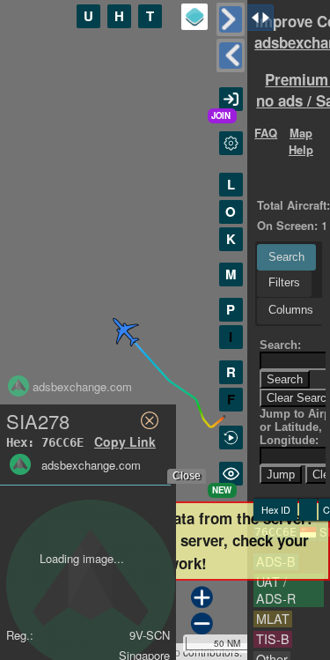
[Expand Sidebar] (230, 55)
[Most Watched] (231, 474)
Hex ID (275, 509)
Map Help (301, 141)
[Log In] (231, 99)
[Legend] (194, 17)
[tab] (286, 257)
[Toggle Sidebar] (230, 19)
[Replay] (231, 437)
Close (186, 476)
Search (286, 256)
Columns (290, 309)
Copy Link (125, 441)
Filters (284, 282)
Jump (281, 474)
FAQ (265, 132)
